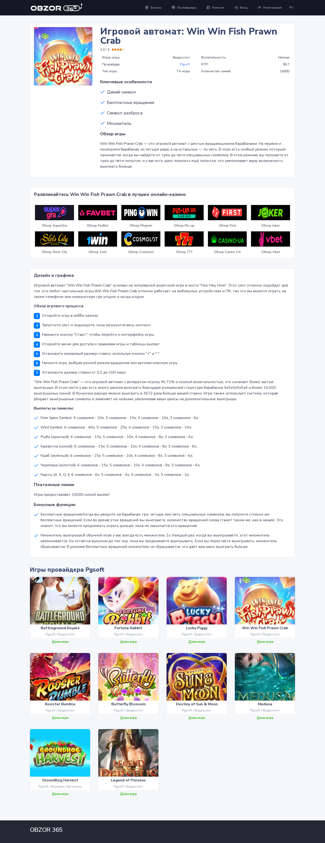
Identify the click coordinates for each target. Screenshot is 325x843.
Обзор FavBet (97, 225)
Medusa (265, 704)
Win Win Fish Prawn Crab (265, 628)
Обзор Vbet (270, 252)
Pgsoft (185, 64)
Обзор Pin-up (184, 225)
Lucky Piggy (196, 628)
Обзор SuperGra (54, 225)
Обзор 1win (98, 252)
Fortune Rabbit (128, 628)
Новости (218, 7)
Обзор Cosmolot (140, 252)
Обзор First (227, 225)
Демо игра (60, 642)
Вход (244, 7)
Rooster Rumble (60, 704)
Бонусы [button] (156, 7)
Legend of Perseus (128, 780)
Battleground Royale (60, 628)
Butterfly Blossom (128, 704)
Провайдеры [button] (186, 7)
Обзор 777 (184, 252)
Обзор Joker (270, 225)
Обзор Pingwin (140, 225)
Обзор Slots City (54, 252)
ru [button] (291, 7)
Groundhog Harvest (60, 780)
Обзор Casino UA (227, 252)
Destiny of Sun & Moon (197, 704)
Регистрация (272, 7)
